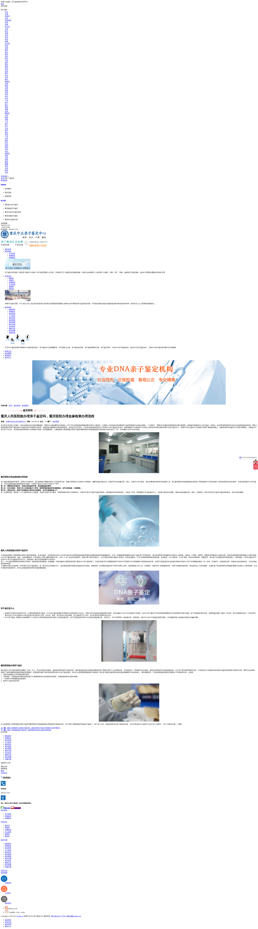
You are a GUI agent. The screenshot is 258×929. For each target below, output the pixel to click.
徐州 (6, 35)
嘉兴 (6, 65)
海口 (6, 105)
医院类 (11, 289)
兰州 (6, 172)
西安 (6, 170)
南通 (6, 41)
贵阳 (6, 155)
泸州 (6, 115)
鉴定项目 (8, 251)
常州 (6, 37)
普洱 (6, 166)
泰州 (6, 54)
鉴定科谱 (8, 307)
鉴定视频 (12, 330)
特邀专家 (12, 333)
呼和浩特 (8, 20)
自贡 (6, 111)
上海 (6, 29)
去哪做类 (12, 282)
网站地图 (70, 916)
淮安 (6, 45)
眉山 (6, 132)
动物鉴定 (12, 257)
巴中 (6, 143)
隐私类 (11, 278)
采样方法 (8, 351)
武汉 (6, 96)
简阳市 (7, 153)
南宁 (6, 103)
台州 (6, 77)
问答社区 (8, 276)
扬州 (6, 50)
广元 (6, 122)
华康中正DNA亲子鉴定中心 (16, 421)
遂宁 (6, 124)
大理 (6, 168)
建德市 (7, 81)
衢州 (6, 73)
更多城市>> (5, 176)
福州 (6, 86)
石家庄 (7, 16)
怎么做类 (12, 284)
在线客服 (4, 223)
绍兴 (6, 69)
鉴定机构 (12, 313)
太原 (6, 18)
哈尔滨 (7, 26)
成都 (6, 109)
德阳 (6, 117)
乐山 (6, 128)
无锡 (6, 33)
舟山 (6, 75)
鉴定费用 (12, 322)
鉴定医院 (12, 320)
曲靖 (6, 162)
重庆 (2, 4)
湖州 (6, 67)
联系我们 (8, 355)
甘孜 (6, 149)
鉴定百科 (12, 318)
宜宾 (6, 134)
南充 (6, 130)
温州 (6, 62)
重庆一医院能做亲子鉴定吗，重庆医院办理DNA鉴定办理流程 (26, 730)
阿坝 (6, 147)
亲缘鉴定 (12, 255)
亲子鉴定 (12, 253)
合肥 (6, 84)
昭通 (6, 164)
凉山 (6, 151)
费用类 (11, 287)
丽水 (6, 79)
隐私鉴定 (12, 309)
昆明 (6, 160)
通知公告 (12, 328)
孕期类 (11, 280)
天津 (6, 14)
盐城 (6, 48)
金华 (6, 71)
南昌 (6, 90)
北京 (6, 12)
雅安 (6, 141)
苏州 (6, 39)
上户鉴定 (12, 316)
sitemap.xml (77, 916)
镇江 (6, 52)
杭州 (6, 58)
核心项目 (3, 200)
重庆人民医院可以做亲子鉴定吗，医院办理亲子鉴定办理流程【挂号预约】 (30, 728)
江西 (6, 88)
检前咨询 (3, 184)
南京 (6, 31)
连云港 (7, 43)
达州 (6, 138)
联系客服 (4, 180)
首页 (2, 178)
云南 (6, 158)
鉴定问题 (12, 324)
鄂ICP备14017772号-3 (58, 916)
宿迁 (6, 56)
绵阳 (6, 119)
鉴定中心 (8, 357)
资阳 (6, 145)
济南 (6, 92)
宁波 (6, 60)
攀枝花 (7, 113)
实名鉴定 (12, 326)
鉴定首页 (8, 249)
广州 (6, 100)
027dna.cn (20, 916)
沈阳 (6, 22)
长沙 (6, 98)
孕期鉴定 (12, 311)
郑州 (6, 94)
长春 (6, 24)
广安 (6, 136)
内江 (6, 126)
